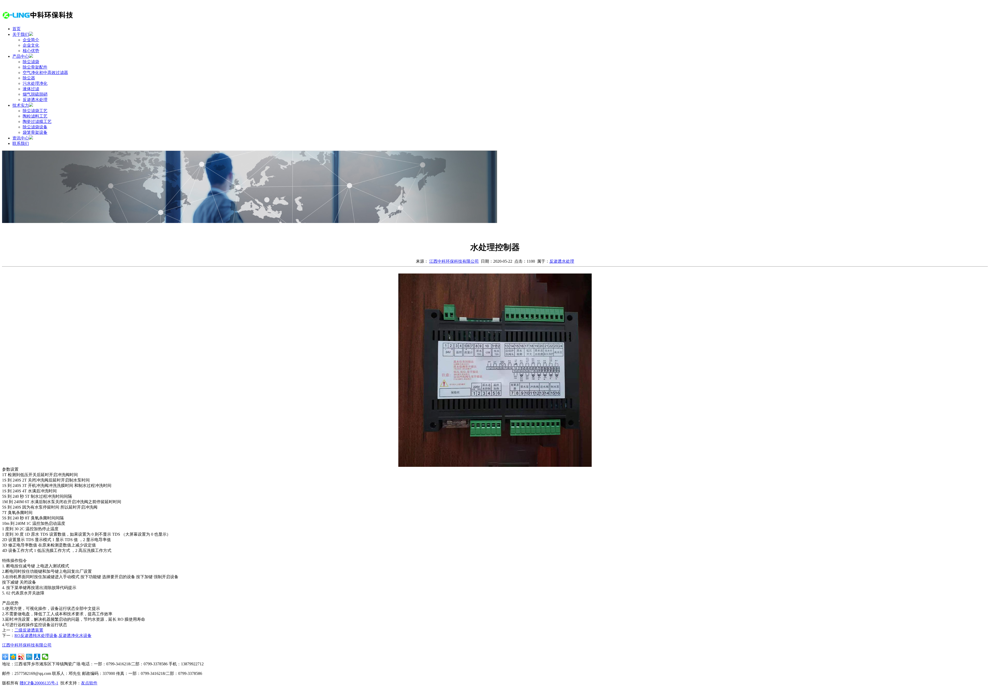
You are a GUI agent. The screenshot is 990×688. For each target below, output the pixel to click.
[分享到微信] (45, 657)
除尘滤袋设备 (35, 127)
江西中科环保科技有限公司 (454, 261)
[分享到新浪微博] (21, 657)
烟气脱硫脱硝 (35, 94)
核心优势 (31, 50)
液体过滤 (31, 89)
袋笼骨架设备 (35, 132)
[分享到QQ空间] (13, 657)
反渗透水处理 (35, 99)
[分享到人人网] (37, 657)
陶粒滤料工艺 (35, 116)
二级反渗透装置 (28, 630)
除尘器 (29, 78)
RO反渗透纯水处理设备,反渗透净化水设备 (53, 635)
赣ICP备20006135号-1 (39, 683)
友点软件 (89, 683)
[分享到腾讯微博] (29, 657)
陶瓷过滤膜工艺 (37, 121)
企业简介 (31, 40)
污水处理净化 (35, 83)
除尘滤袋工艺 (35, 111)
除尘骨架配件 (35, 67)
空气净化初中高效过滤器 (45, 72)
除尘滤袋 (31, 62)
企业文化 (31, 45)
